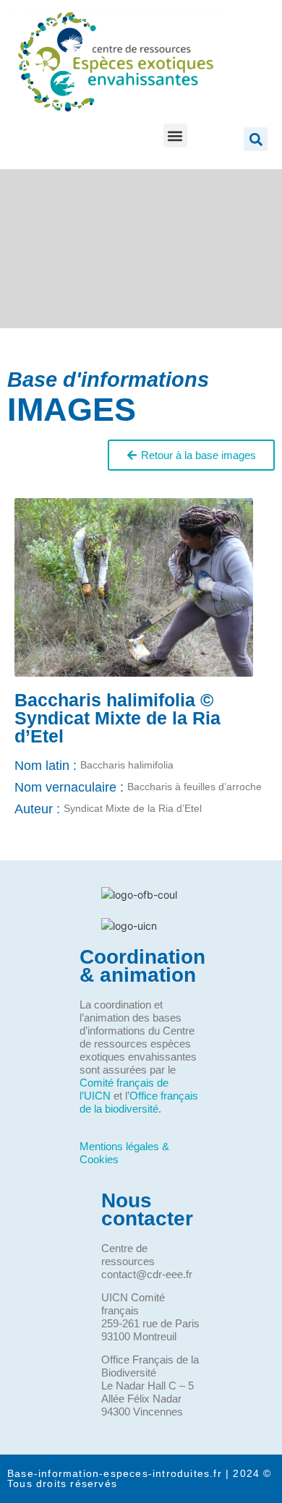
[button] (175, 135)
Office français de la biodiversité (139, 1102)
